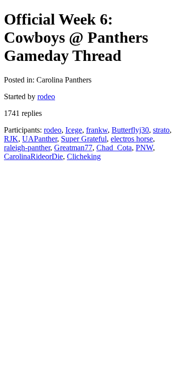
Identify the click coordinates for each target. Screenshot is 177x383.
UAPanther (39, 139)
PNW (144, 147)
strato (161, 130)
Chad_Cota (114, 147)
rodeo (46, 96)
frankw (97, 130)
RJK (11, 139)
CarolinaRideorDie (33, 156)
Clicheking (84, 156)
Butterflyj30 (130, 130)
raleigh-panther (27, 147)
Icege (73, 130)
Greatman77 (73, 147)
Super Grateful (84, 139)
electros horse (132, 139)
